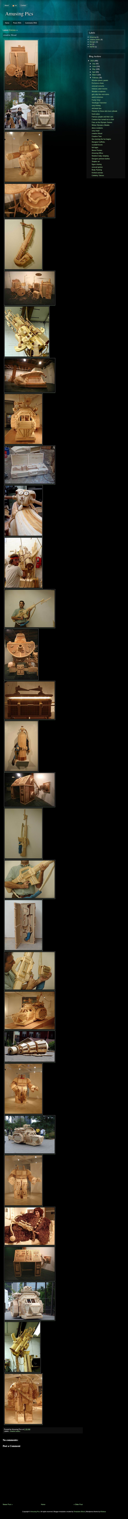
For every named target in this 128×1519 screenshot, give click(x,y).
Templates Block (79, 1512)
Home (7, 23)
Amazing (93, 37)
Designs (93, 42)
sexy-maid (95, 131)
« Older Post (78, 1504)
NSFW (92, 47)
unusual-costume (98, 86)
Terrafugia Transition (99, 103)
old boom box (97, 108)
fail (91, 44)
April (94, 72)
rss (16, 5)
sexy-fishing (96, 105)
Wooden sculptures (99, 91)
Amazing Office (97, 153)
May (93, 69)
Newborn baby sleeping (100, 156)
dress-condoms (97, 128)
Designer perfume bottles (101, 159)
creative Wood (9, 34)
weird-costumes (97, 97)
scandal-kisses (97, 145)
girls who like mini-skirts (100, 94)
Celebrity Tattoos (98, 175)
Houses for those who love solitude (104, 111)
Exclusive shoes (98, 83)
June (94, 66)
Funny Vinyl (96, 100)
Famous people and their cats (102, 117)
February (95, 78)
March (94, 75)
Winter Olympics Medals (101, 125)
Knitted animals (97, 173)
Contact (23, 5)
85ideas (103, 1512)
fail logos (95, 147)
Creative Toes (97, 136)
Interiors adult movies (99, 89)
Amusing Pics (19, 13)
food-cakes (96, 114)
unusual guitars (97, 167)
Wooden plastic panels (100, 80)
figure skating (97, 164)
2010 (92, 61)
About (7, 5)
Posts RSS (17, 23)
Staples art (96, 161)
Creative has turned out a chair (103, 119)
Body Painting (97, 170)
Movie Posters (97, 150)
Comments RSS (31, 23)
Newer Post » (7, 1504)
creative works (15, 1431)
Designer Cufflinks (98, 142)
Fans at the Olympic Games (102, 122)
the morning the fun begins (101, 139)
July (93, 64)
